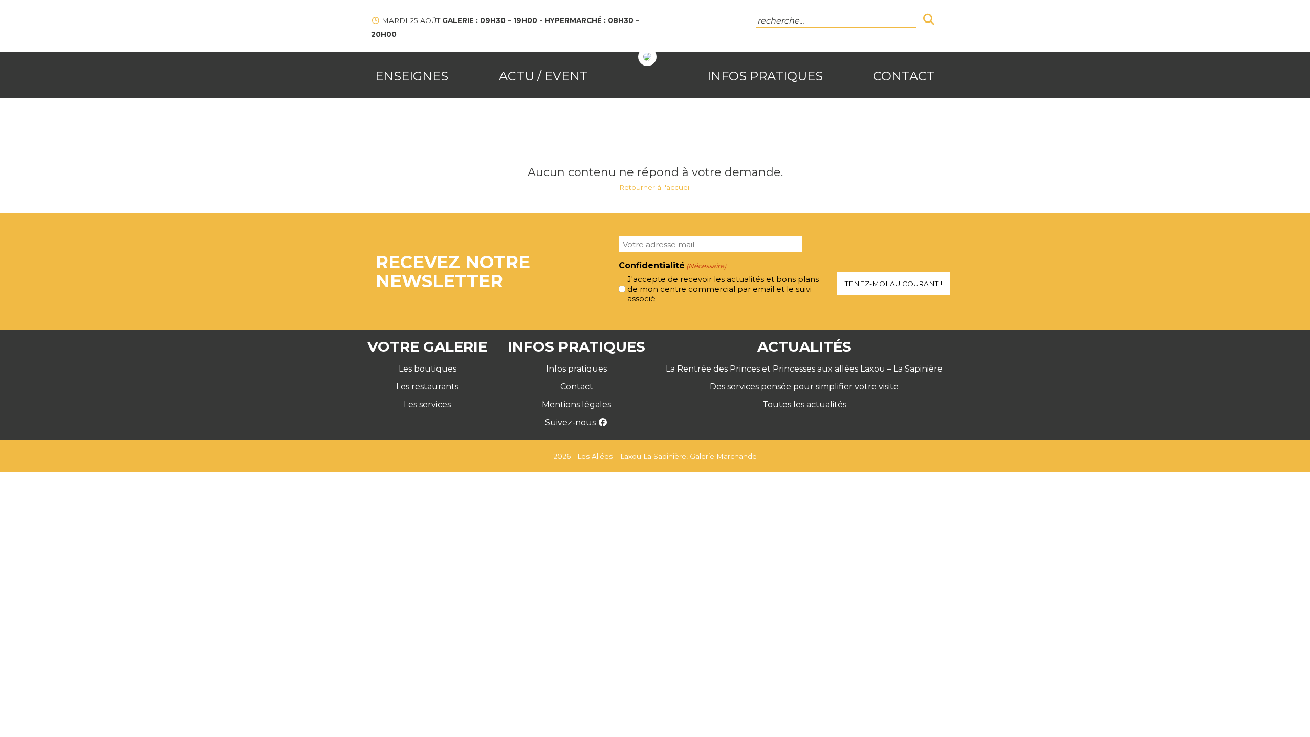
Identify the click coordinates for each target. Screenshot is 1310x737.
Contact (904, 76)
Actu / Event (543, 76)
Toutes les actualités (804, 404)
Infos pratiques (576, 369)
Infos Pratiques (765, 76)
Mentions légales (576, 404)
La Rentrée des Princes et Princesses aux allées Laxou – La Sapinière (804, 369)
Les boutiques (427, 369)
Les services (427, 404)
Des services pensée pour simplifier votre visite (804, 387)
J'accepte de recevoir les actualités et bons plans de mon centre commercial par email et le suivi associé (723, 289)
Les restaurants (427, 387)
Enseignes (411, 76)
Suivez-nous (571, 422)
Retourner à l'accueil (655, 187)
